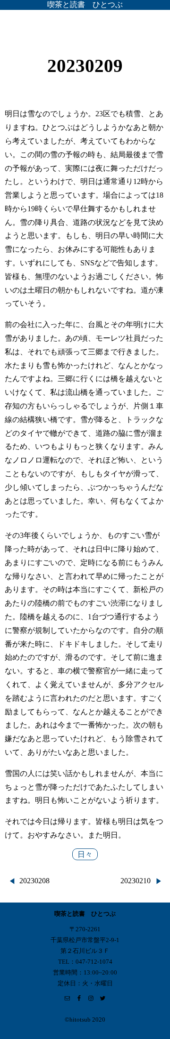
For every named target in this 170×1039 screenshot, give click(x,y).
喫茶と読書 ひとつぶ (85, 4)
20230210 (135, 881)
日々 (85, 854)
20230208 (34, 881)
